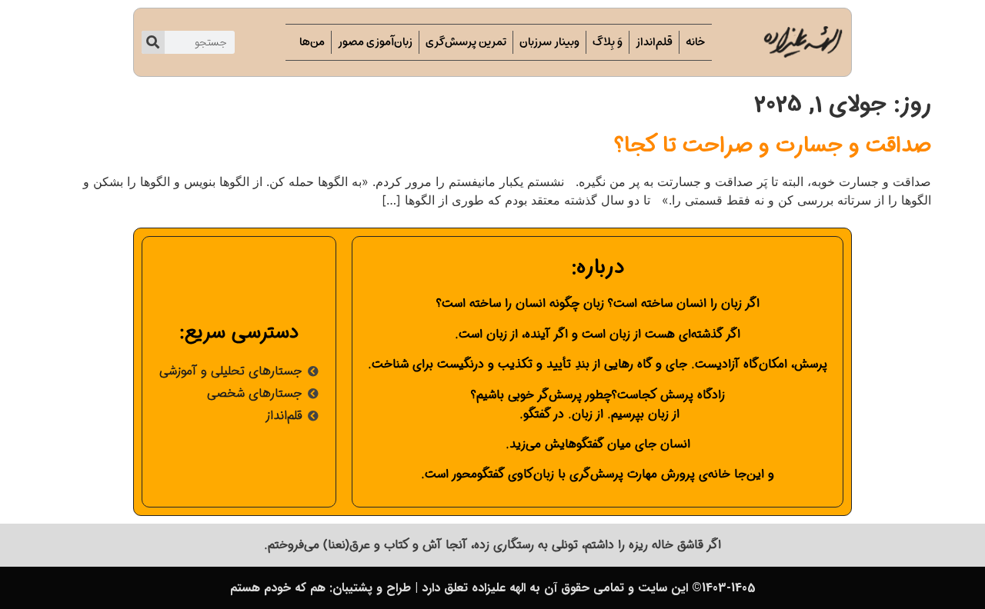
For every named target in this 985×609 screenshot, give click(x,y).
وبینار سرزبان (549, 42)
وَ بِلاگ (608, 42)
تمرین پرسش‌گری (466, 42)
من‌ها (312, 42)
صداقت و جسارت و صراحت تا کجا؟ (772, 146)
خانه (696, 42)
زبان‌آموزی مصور (375, 42)
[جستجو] (153, 42)
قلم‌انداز (654, 42)
